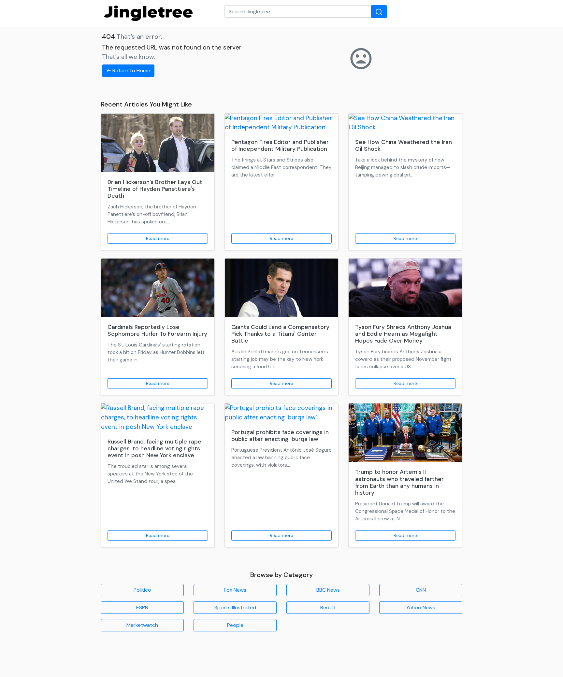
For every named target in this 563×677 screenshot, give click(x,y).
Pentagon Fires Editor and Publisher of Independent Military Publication (280, 145)
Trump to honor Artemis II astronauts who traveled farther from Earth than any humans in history (399, 482)
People (235, 625)
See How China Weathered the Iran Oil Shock (403, 145)
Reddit (328, 607)
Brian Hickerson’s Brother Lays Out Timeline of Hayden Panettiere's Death (155, 188)
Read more (157, 238)
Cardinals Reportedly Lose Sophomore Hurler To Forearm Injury (157, 330)
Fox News (235, 589)
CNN (421, 589)
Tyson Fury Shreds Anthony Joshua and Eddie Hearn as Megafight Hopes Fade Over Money (403, 333)
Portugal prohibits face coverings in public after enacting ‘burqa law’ (280, 436)
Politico (142, 589)
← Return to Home (128, 70)
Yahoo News (420, 607)
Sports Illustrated (235, 607)
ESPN (142, 607)
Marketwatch (142, 625)
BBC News (328, 589)
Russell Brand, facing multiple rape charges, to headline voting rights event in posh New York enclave (154, 448)
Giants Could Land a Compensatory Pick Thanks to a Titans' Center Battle (280, 333)
